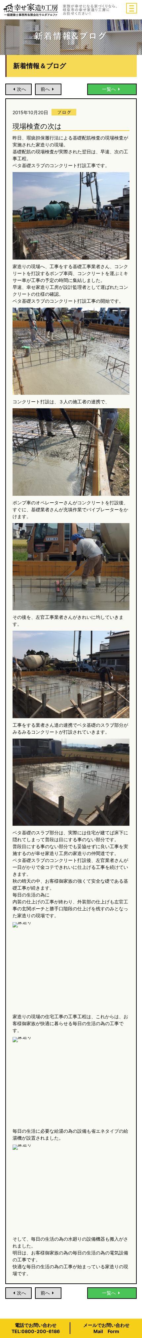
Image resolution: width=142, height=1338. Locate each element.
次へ (21, 89)
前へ (45, 89)
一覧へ (109, 89)
